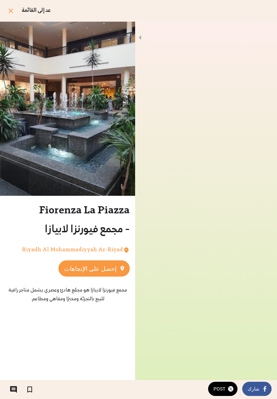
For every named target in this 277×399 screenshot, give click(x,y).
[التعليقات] (13, 389)
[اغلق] (11, 11)
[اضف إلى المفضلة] (30, 389)
